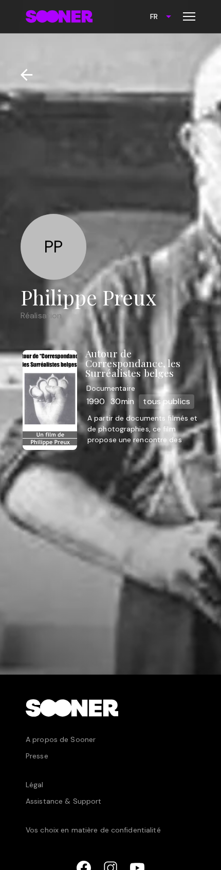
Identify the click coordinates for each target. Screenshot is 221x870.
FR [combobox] (154, 16)
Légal (35, 784)
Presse (37, 755)
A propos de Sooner (61, 739)
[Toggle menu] (189, 16)
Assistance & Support (63, 801)
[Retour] (22, 75)
